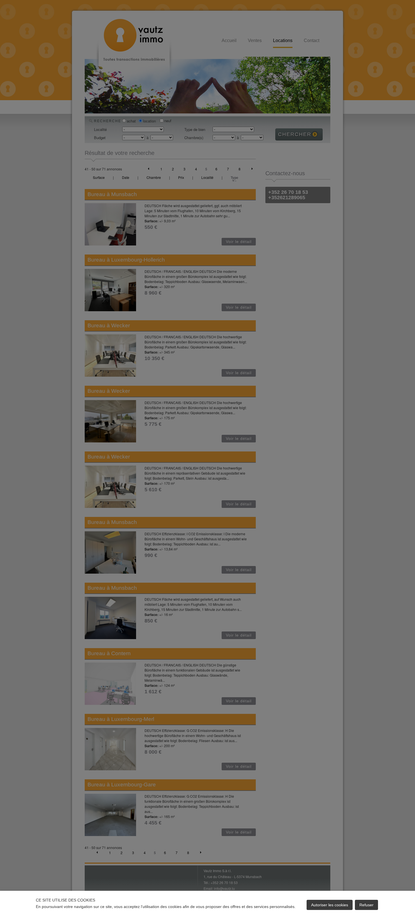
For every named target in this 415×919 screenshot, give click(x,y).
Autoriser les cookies (329, 905)
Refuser (366, 905)
